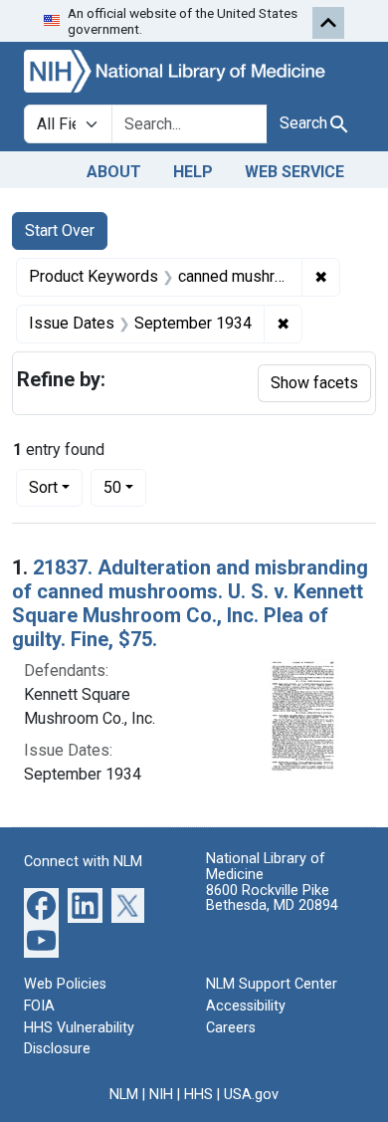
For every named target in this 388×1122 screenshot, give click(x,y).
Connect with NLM (83, 861)
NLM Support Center (271, 984)
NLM (123, 1094)
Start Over (60, 230)
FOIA (39, 1006)
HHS (198, 1094)
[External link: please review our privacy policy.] (41, 904)
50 (124, 487)
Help (193, 171)
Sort (43, 487)
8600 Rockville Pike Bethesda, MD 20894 (272, 898)
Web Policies (65, 984)
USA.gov (251, 1094)
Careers (231, 1027)
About (114, 171)
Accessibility (246, 1006)
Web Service (294, 171)
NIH (161, 1094)
